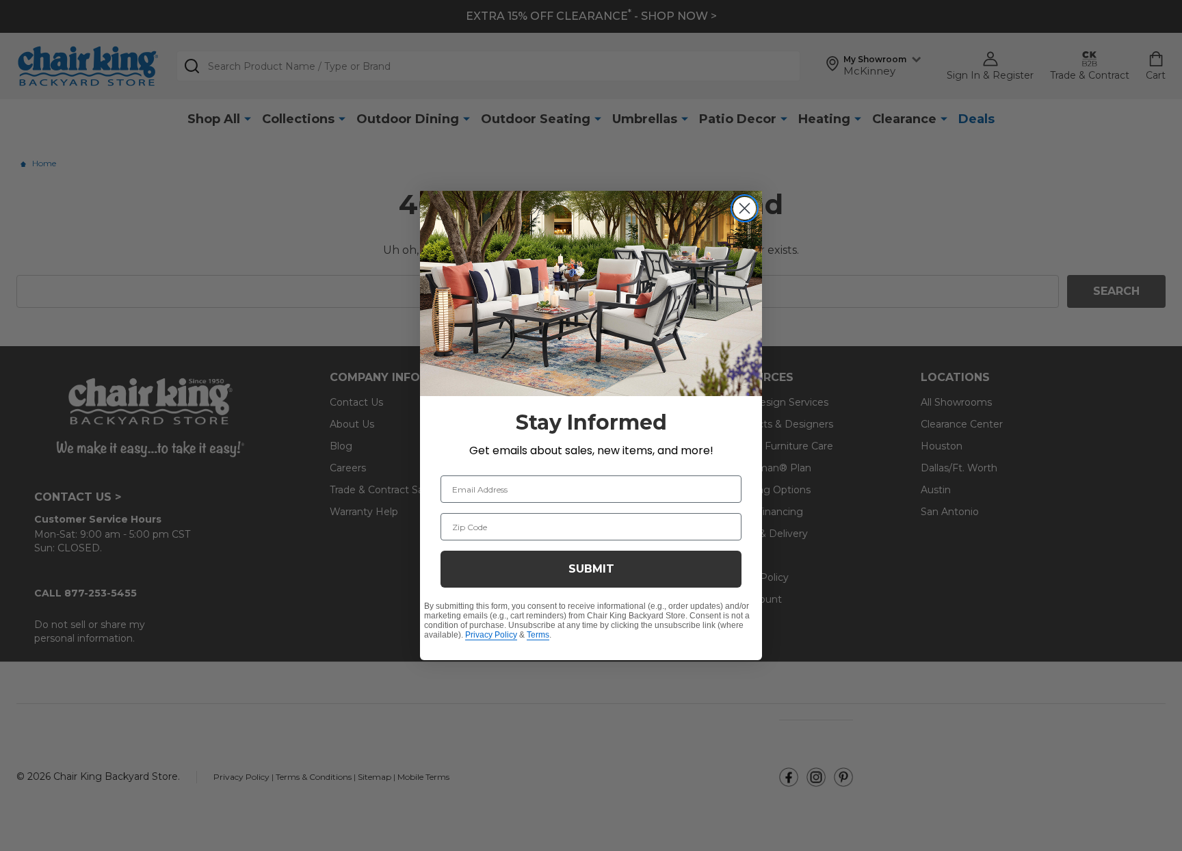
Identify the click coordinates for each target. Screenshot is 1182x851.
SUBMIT (591, 568)
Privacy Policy (491, 635)
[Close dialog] (745, 208)
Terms (538, 635)
